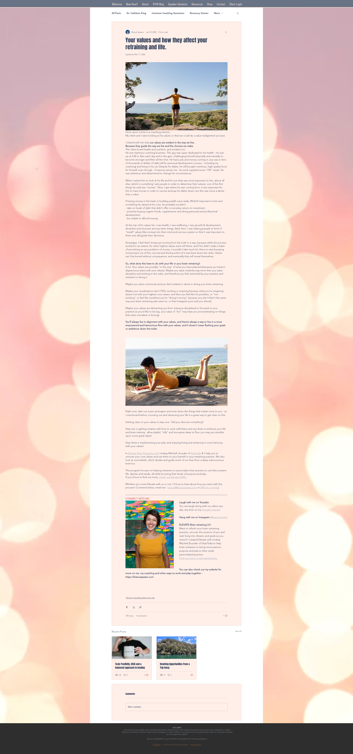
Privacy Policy (196, 745)
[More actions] (226, 32)
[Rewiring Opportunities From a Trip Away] (176, 647)
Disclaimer (157, 745)
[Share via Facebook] (126, 607)
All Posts (116, 13)
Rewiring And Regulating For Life (140, 598)
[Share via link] (140, 607)
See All (238, 631)
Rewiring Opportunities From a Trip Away (175, 665)
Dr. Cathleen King (136, 13)
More (217, 13)
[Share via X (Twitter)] (133, 607)
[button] (177, 4)
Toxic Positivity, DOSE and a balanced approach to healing (130, 665)
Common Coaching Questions (168, 13)
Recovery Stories (199, 13)
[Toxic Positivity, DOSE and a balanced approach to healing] (132, 647)
